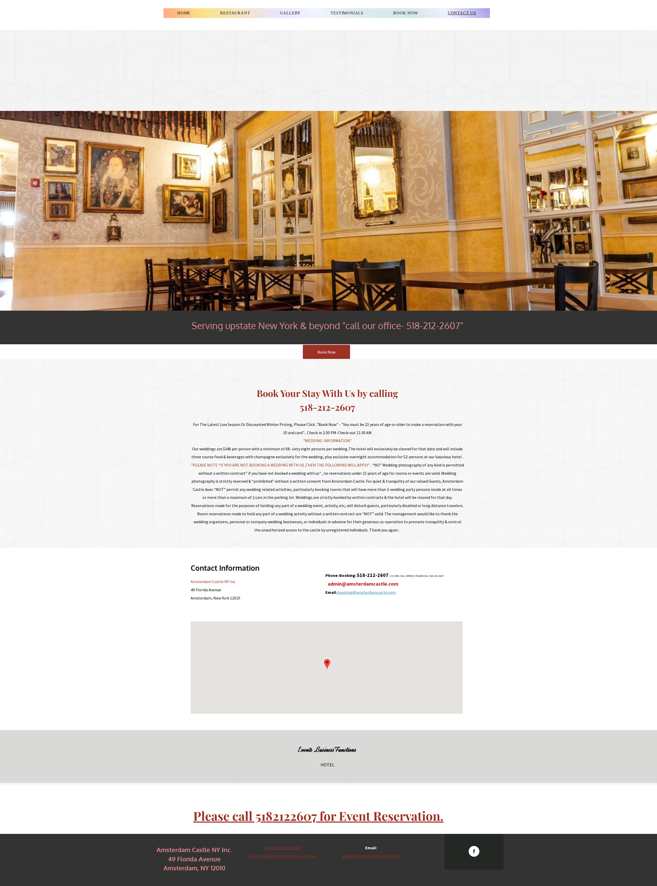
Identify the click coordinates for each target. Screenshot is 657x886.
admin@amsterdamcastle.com (363, 583)
